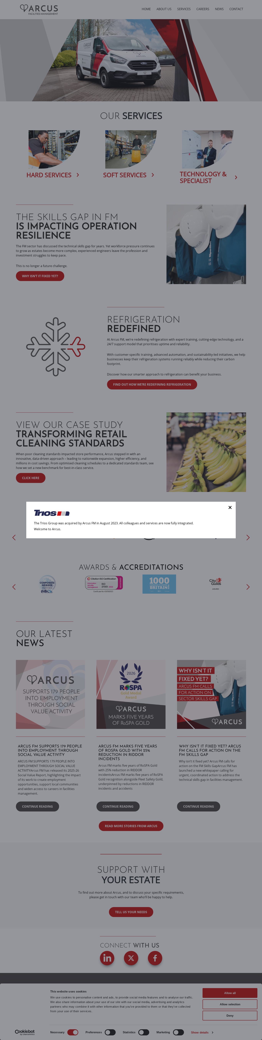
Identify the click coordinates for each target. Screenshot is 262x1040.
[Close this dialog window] (230, 507)
